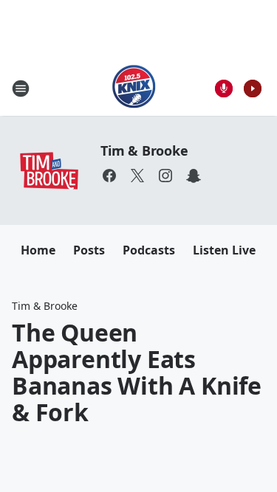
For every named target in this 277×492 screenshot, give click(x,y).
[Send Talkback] (224, 88)
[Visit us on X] (137, 175)
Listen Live (224, 250)
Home (38, 250)
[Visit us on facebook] (109, 175)
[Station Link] (134, 88)
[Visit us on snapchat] (193, 175)
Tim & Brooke (144, 150)
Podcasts (149, 250)
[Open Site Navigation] (21, 88)
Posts (89, 250)
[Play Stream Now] (252, 88)
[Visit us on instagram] (165, 175)
